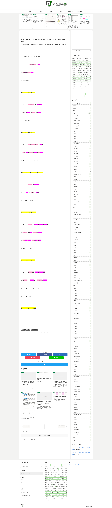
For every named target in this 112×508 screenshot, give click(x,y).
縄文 (83, 333)
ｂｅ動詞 (82, 435)
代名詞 (82, 364)
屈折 (82, 255)
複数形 (82, 419)
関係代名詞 (82, 432)
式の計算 (33, 329)
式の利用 (82, 151)
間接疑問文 (82, 429)
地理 (82, 288)
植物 (82, 260)
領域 (83, 293)
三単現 (82, 348)
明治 (83, 328)
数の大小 (82, 161)
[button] (90, 50)
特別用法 (82, 409)
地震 (82, 250)
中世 (83, 305)
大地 (82, 252)
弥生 (83, 326)
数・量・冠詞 (82, 399)
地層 (82, 247)
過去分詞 (82, 424)
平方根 (82, 146)
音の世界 (82, 283)
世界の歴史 (83, 303)
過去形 (82, 427)
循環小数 (82, 159)
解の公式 (82, 194)
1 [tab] (54, 29)
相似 (82, 181)
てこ (82, 209)
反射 (82, 245)
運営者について (24, 492)
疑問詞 (82, 417)
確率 (82, 184)
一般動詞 (82, 346)
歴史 (82, 300)
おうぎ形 (82, 115)
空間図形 (82, 186)
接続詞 (82, 397)
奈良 (83, 316)
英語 (82, 341)
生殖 (82, 267)
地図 (83, 290)
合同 (82, 138)
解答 (82, 437)
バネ (82, 217)
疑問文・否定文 (82, 414)
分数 (82, 133)
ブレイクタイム (82, 103)
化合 (82, 234)
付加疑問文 (82, 361)
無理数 (82, 179)
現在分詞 (82, 412)
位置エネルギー (82, 224)
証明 (82, 197)
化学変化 (82, 240)
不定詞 (82, 351)
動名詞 (82, 371)
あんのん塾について (25, 495)
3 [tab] (57, 29)
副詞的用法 (83, 354)
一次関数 (82, 118)
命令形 (82, 379)
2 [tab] (56, 29)
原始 (83, 308)
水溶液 (82, 262)
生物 (82, 270)
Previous (20, 21)
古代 (83, 310)
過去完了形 (83, 389)
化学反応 (82, 237)
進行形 (82, 422)
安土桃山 (83, 318)
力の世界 (82, 229)
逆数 (82, 199)
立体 (82, 189)
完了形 (82, 384)
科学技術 (82, 272)
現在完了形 (83, 386)
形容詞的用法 (83, 359)
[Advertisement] (44, 34)
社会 (82, 285)
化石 (82, 242)
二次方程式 (82, 126)
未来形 (82, 404)
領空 (83, 298)
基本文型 (82, 381)
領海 (83, 295)
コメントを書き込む (44, 435)
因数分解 (23, 329)
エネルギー (82, 212)
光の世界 (82, 227)
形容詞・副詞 (82, 391)
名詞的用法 (83, 356)
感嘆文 (82, 394)
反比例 (82, 136)
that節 (82, 343)
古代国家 (83, 313)
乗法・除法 (82, 123)
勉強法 (82, 108)
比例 (82, 176)
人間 (82, 222)
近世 (83, 336)
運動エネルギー (82, 278)
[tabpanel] (27, 21)
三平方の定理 (82, 121)
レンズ (82, 219)
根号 (82, 171)
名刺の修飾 (82, 376)
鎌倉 (83, 338)
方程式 (82, 166)
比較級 (82, 407)
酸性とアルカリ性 (82, 280)
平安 (83, 323)
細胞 (82, 275)
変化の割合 (82, 143)
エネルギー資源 (82, 214)
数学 (37, 329)
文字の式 (82, 164)
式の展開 (28, 329)
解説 (82, 440)
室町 (83, 321)
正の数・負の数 (82, 174)
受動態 (82, 374)
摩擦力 (82, 257)
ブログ (82, 105)
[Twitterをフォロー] (44, 364)
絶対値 (82, 191)
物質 (82, 265)
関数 (82, 204)
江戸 (83, 331)
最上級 (82, 402)
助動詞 (82, 369)
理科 (82, 207)
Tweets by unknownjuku (74, 464)
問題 (82, 110)
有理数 (82, 169)
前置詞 (82, 366)
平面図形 (82, 148)
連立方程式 (82, 202)
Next (91, 21)
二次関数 (82, 128)
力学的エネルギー (82, 232)
